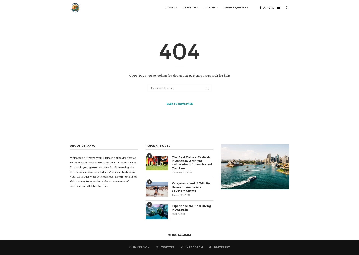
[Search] (287, 7)
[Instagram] (269, 7)
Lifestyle (189, 7)
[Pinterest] (273, 7)
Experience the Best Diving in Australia (191, 207)
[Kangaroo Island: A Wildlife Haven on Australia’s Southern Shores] (157, 189)
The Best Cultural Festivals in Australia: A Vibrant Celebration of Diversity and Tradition (192, 163)
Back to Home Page (179, 103)
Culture (209, 7)
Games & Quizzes (234, 7)
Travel (170, 7)
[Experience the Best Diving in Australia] (157, 211)
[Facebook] (260, 7)
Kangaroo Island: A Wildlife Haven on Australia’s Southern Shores (191, 187)
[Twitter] (264, 7)
